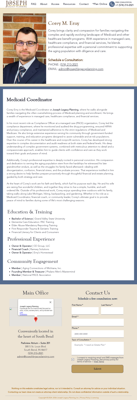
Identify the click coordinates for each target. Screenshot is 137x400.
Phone (74, 328)
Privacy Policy (85, 398)
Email (74, 317)
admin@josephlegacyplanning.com (80, 69)
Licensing (95, 398)
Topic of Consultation (81, 340)
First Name (77, 305)
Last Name (106, 305)
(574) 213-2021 (69, 64)
